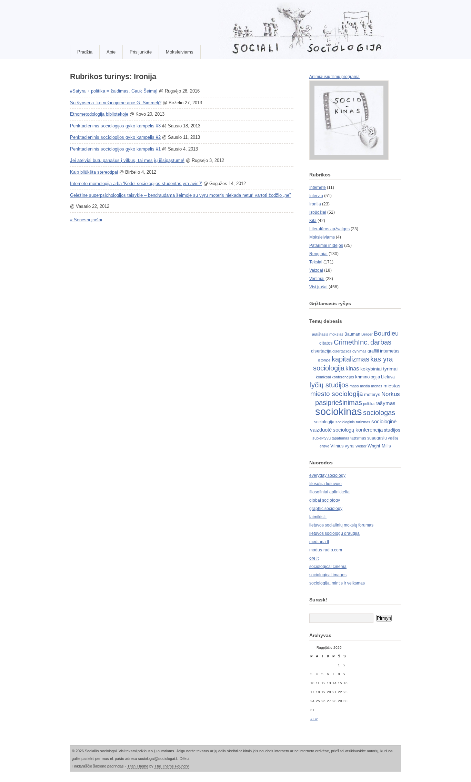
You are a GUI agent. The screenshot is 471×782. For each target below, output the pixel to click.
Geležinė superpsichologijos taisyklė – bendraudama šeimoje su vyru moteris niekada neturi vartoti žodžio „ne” (180, 195)
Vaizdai (316, 270)
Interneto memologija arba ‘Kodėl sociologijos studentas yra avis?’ (136, 183)
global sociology (324, 500)
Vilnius (337, 445)
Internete (317, 187)
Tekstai (315, 262)
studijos (392, 430)
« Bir (314, 719)
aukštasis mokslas (327, 334)
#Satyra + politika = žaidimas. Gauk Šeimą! (114, 91)
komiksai (323, 377)
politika (368, 404)
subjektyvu (321, 438)
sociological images (328, 574)
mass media (360, 386)
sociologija (324, 421)
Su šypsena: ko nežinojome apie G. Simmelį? (115, 102)
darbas (380, 342)
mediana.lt (319, 541)
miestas (391, 385)
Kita (313, 220)
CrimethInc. (351, 342)
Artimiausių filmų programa (334, 76)
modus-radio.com (325, 550)
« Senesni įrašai (86, 219)
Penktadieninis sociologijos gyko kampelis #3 (115, 125)
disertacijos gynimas (349, 351)
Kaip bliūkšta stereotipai (94, 172)
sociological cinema (328, 566)
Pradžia (84, 52)
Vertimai (316, 278)
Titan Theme (137, 766)
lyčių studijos (329, 385)
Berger (367, 334)
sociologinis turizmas (352, 422)
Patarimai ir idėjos (326, 245)
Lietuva (388, 377)
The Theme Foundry (171, 766)
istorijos (324, 360)
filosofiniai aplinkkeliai (330, 492)
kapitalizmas (350, 359)
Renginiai (318, 253)
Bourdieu (386, 333)
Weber (361, 446)
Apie (111, 52)
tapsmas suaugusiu (368, 438)
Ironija (315, 204)
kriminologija (367, 376)
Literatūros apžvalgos (329, 228)
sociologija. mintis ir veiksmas (337, 583)
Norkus (390, 394)
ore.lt (314, 558)
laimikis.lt (318, 516)
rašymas (385, 403)
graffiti (373, 351)
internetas (390, 351)
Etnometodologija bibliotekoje (99, 114)
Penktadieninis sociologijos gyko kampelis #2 (115, 137)
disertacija (321, 351)
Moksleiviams (179, 52)
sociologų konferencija (358, 430)
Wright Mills (379, 445)
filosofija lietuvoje (325, 483)
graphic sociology (325, 508)
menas (376, 386)
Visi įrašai (318, 286)
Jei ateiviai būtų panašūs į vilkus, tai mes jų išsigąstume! (127, 160)
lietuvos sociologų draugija (334, 533)
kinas (352, 368)
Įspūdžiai (317, 212)
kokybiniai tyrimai (379, 368)
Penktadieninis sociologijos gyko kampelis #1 (115, 149)
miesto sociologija (336, 393)
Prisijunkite (141, 52)
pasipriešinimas (338, 402)
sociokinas (338, 411)
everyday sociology (327, 475)
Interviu (316, 195)
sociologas (379, 412)
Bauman (352, 334)
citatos (326, 343)
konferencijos (343, 377)
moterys (372, 394)
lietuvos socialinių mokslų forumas (341, 525)
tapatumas (340, 438)
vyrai (349, 445)
